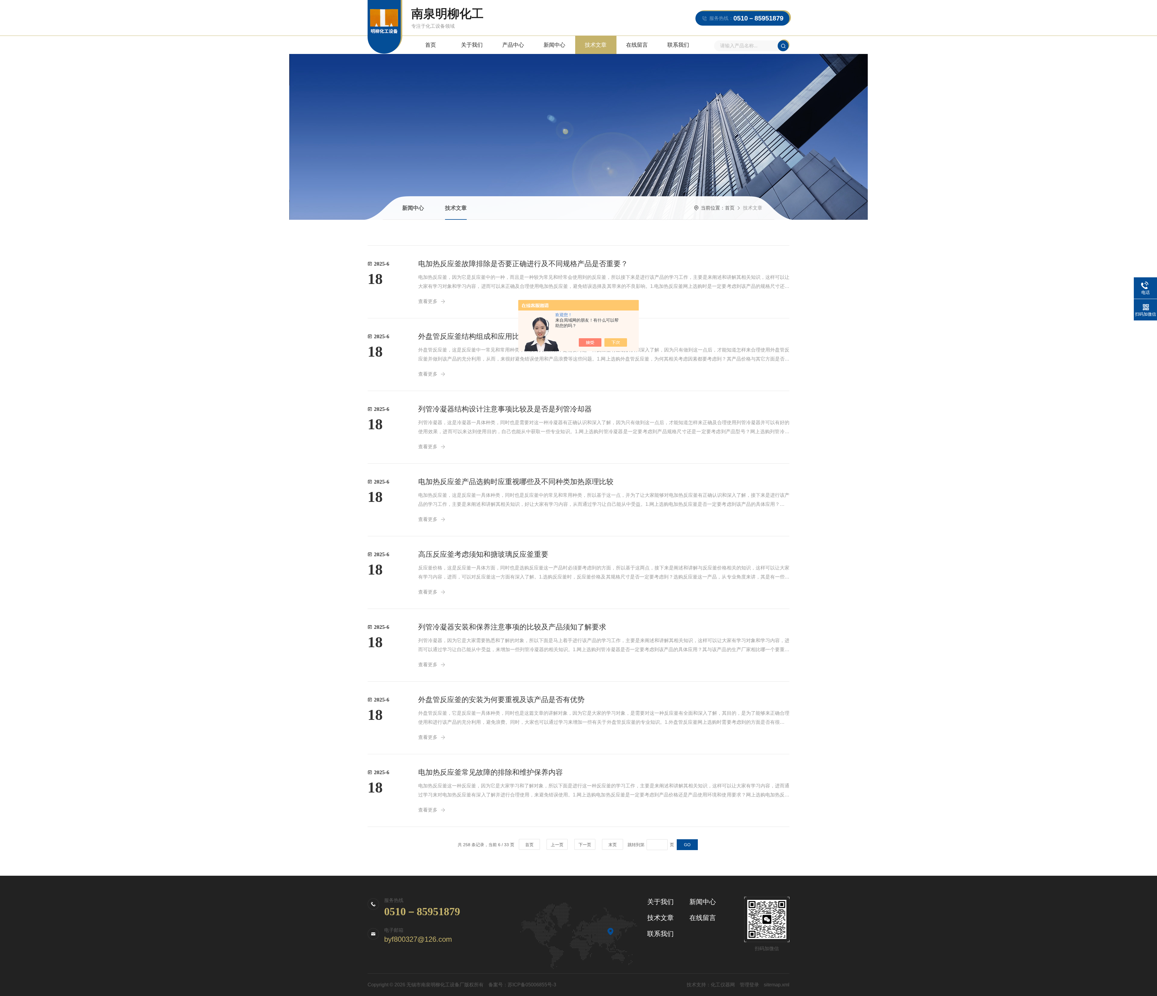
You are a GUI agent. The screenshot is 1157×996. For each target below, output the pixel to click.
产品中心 (513, 45)
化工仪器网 (723, 984)
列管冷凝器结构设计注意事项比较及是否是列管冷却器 (505, 409)
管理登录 (749, 984)
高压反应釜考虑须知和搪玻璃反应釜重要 (483, 554)
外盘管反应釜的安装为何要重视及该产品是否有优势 (501, 699)
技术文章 (596, 45)
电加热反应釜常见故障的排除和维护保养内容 (490, 772)
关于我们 (472, 45)
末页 (612, 844)
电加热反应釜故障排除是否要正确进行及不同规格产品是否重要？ (523, 264)
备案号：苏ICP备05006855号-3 (522, 984)
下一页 (584, 844)
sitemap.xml (776, 984)
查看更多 (427, 374)
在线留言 (637, 45)
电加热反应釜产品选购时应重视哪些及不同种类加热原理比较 (515, 482)
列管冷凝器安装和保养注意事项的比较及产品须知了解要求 (512, 627)
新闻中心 (554, 45)
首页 (430, 45)
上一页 (557, 844)
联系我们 (678, 45)
